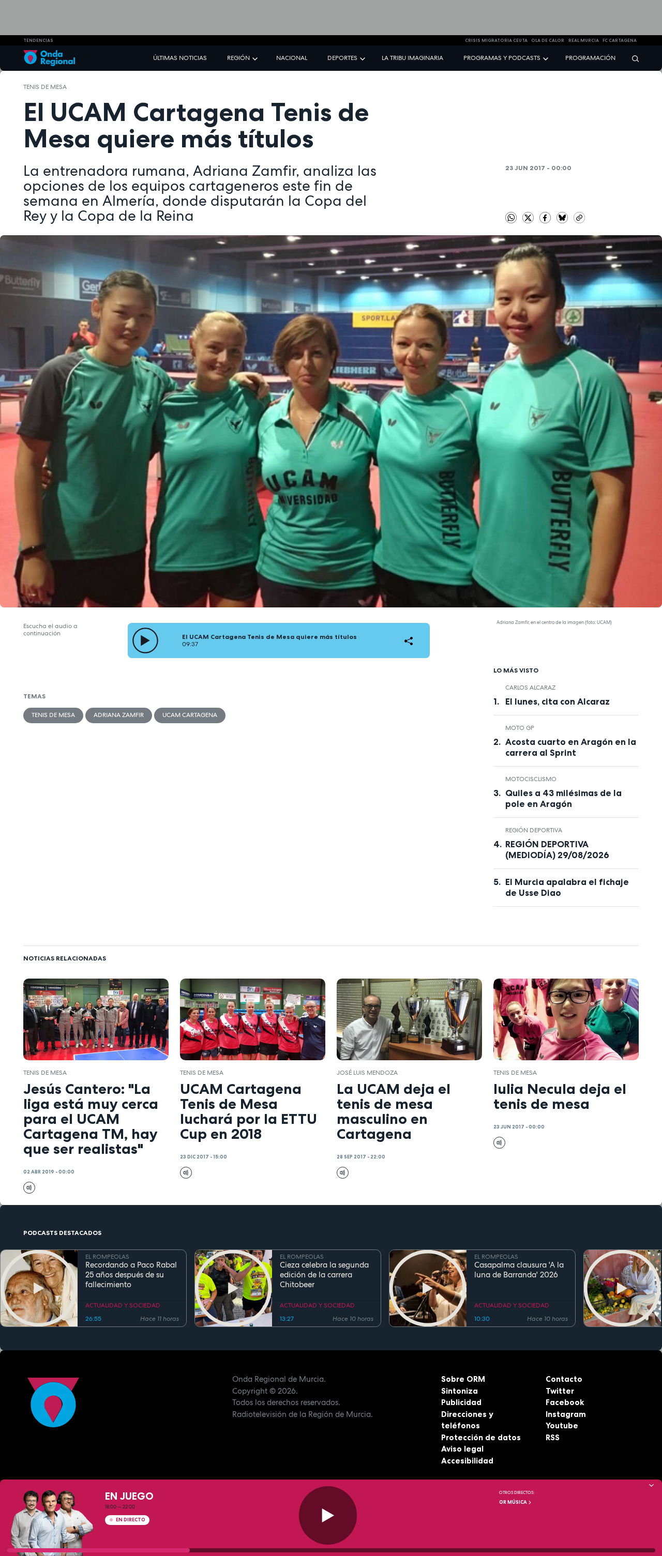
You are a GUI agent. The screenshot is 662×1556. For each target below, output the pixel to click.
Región (238, 58)
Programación (590, 58)
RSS (553, 1437)
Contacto (564, 1379)
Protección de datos (481, 1437)
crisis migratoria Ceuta (496, 40)
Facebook (565, 1402)
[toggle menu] (256, 58)
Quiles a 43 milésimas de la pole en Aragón (563, 798)
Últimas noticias (180, 58)
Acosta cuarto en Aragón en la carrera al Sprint (570, 747)
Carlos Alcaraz (530, 687)
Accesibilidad (467, 1461)
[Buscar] (632, 58)
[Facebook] (546, 217)
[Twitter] (529, 217)
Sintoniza (459, 1391)
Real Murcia (583, 40)
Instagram (566, 1414)
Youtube (562, 1425)
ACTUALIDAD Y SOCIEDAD (122, 1305)
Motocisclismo (530, 779)
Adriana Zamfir (119, 715)
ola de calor (547, 40)
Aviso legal (462, 1449)
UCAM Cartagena (189, 715)
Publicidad (461, 1402)
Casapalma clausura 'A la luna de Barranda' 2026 (519, 1270)
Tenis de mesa (45, 87)
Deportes (342, 58)
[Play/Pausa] (328, 1515)
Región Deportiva (533, 830)
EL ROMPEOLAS (107, 1257)
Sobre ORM (463, 1379)
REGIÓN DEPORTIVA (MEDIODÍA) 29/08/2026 (557, 849)
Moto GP (519, 728)
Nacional (291, 58)
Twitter (560, 1391)
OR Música (513, 1502)
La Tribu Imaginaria (412, 58)
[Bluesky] (563, 217)
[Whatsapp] (511, 218)
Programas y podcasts (501, 58)
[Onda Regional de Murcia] (49, 58)
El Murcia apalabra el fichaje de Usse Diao (567, 887)
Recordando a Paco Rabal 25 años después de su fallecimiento (131, 1274)
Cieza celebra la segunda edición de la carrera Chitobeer (324, 1274)
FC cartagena (620, 40)
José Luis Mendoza (367, 1073)
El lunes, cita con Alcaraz (557, 701)
